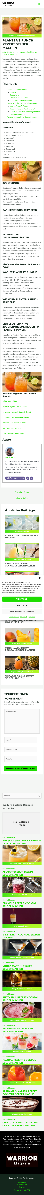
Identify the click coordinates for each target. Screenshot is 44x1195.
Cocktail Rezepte (30, 52)
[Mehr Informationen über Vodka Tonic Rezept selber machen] (22, 524)
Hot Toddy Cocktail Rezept (12, 428)
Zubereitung (14, 95)
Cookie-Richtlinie (14, 617)
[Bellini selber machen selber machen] (21, 1012)
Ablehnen (22, 605)
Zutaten (13, 92)
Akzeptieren (22, 599)
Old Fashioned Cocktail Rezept (13, 423)
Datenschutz (23, 617)
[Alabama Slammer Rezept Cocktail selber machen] (21, 1074)
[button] (40, 578)
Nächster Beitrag (22, 498)
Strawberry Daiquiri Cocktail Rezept (15, 417)
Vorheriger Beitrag (22, 492)
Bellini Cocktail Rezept (10, 401)
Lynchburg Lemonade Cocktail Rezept (16, 412)
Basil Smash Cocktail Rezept (13, 434)
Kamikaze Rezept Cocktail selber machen (20, 621)
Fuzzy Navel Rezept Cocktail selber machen (20, 649)
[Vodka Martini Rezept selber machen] (21, 949)
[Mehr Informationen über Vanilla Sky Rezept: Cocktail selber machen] (22, 552)
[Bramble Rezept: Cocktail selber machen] (21, 886)
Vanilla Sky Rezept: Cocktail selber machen (20, 564)
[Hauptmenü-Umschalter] (39, 4)
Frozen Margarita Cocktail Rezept (15, 407)
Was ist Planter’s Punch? (19, 106)
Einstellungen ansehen (22, 611)
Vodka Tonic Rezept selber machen (21, 536)
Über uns (22, 1187)
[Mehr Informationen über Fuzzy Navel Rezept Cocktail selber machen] (22, 636)
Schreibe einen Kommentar (12, 52)
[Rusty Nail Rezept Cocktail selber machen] (21, 980)
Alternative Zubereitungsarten (21, 101)
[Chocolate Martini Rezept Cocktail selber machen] (21, 1106)
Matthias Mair (11, 457)
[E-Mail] (31, 478)
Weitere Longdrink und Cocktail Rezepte (22, 117)
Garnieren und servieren (19, 98)
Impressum (32, 617)
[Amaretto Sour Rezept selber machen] (21, 855)
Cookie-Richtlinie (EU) (22, 1190)
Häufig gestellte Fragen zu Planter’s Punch (23, 103)
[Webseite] (27, 478)
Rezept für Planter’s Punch (17, 90)
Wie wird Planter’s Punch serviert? (22, 109)
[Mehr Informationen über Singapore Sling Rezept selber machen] (22, 664)
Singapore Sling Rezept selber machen (19, 677)
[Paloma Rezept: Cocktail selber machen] (21, 1043)
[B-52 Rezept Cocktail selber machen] (21, 918)
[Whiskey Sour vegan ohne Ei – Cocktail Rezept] (21, 823)
